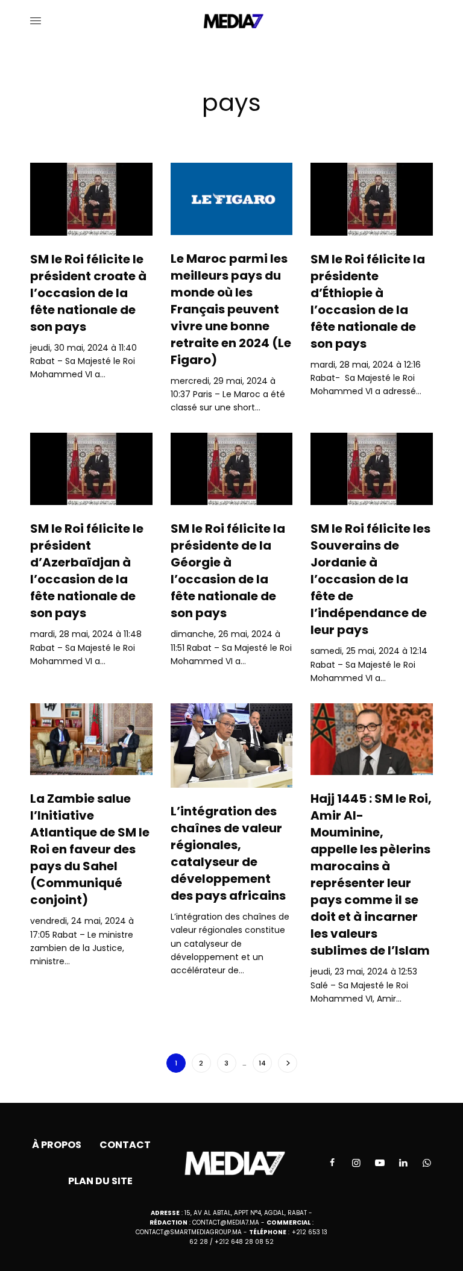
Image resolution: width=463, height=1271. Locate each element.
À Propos (56, 1145)
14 (262, 1063)
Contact (125, 1145)
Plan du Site (100, 1181)
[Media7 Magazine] (232, 21)
